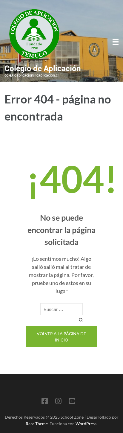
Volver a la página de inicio (61, 336)
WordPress (86, 423)
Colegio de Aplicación (42, 68)
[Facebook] (44, 402)
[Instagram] (58, 402)
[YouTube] (72, 402)
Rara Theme (37, 423)
